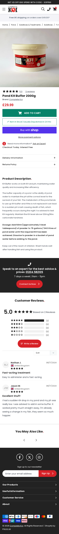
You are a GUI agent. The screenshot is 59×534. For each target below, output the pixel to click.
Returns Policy (9, 164)
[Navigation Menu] (3, 9)
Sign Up (46, 473)
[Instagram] (39, 457)
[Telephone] (49, 9)
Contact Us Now (27, 284)
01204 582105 (34, 272)
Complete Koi (12, 9)
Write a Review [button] (31, 343)
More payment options (29, 137)
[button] (55, 9)
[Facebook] (19, 457)
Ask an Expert (39, 143)
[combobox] (43, 9)
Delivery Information (12, 157)
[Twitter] (29, 457)
